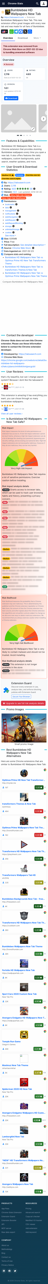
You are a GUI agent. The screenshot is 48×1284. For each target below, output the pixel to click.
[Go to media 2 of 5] (21, 135)
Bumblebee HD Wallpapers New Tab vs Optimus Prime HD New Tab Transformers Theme (25, 260)
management (10, 211)
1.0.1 (15, 192)
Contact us (6, 1257)
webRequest (10, 220)
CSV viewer (30, 1224)
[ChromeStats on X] (15, 1271)
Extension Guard (8, 1216)
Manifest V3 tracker (34, 1220)
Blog (3, 1253)
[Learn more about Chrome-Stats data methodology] (33, 248)
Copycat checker (33, 1216)
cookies (8, 232)
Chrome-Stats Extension (12, 1212)
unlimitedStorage (12, 229)
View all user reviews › (12, 413)
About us (5, 1245)
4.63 (22, 188)
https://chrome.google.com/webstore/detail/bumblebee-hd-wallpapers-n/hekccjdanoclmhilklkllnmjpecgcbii (24, 363)
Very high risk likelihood (13, 198)
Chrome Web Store (21, 248)
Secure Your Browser (21, 696)
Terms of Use (7, 1261)
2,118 (13, 185)
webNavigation (11, 217)
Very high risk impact (20, 195)
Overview (8, 38)
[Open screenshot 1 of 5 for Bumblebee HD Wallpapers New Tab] (18, 118)
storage (8, 226)
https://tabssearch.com (14, 17)
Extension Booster (9, 1220)
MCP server (6, 1228)
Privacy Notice (8, 1265)
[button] (3, 3)
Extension (31, 17)
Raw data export (8, 1232)
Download (23, 38)
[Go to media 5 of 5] (30, 135)
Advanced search (33, 1212)
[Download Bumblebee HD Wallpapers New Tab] (13, 92)
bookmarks (9, 204)
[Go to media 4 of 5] (27, 135)
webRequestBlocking (14, 223)
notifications (10, 214)
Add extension (31, 1228)
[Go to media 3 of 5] (24, 135)
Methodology (7, 1249)
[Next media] (43, 118)
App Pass (5, 1208)
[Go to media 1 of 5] (17, 135)
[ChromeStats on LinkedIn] (4, 1271)
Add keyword (31, 1232)
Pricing (28, 1208)
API (3, 1224)
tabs (7, 207)
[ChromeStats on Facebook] (9, 1271)
